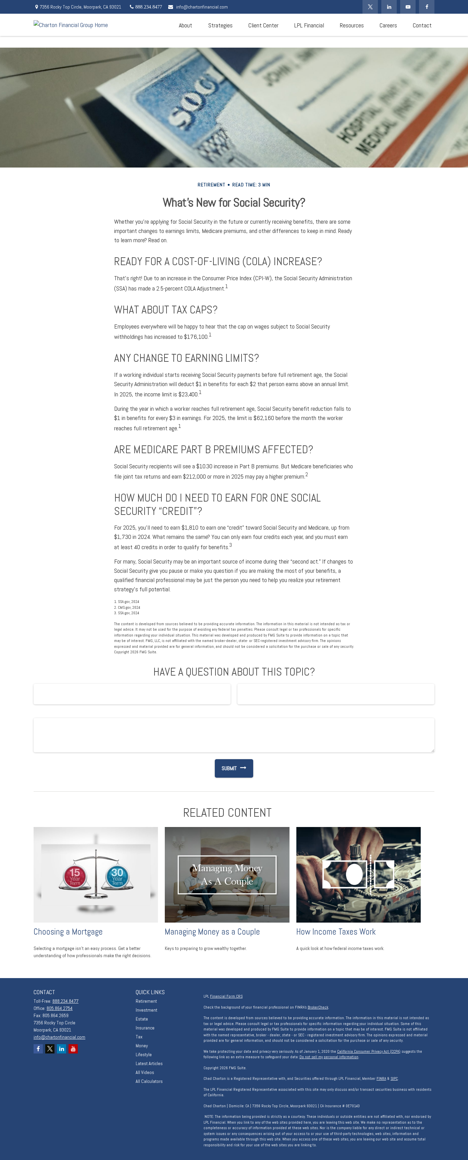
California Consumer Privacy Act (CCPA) (369, 1051)
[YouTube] (408, 7)
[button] (185, 25)
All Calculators (149, 1081)
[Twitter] (370, 7)
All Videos (145, 1072)
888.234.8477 (65, 1001)
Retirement (146, 1001)
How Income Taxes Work (336, 931)
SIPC (394, 1078)
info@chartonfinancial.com (202, 7)
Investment (146, 1010)
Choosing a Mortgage (68, 931)
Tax (139, 1037)
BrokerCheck (318, 1007)
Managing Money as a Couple (212, 931)
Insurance (145, 1028)
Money (142, 1045)
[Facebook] (426, 7)
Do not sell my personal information (328, 1056)
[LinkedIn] (389, 7)
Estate (142, 1019)
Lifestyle (144, 1054)
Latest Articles (149, 1063)
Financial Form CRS (226, 996)
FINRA (381, 1078)
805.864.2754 (60, 1008)
